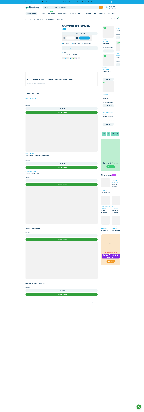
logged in (35, 83)
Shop (31, 19)
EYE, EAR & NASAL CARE (39, 19)
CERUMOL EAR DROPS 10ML (33, 173)
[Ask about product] (82, 43)
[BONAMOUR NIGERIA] (33, 7)
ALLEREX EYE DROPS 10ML (33, 101)
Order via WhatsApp (80, 33)
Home (27, 19)
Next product (93, 302)
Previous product (31, 302)
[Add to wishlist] (62, 43)
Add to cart (85, 38)
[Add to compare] (72, 43)
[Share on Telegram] (79, 58)
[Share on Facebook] (63, 58)
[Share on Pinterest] (68, 58)
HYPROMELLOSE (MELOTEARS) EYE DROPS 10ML (38, 156)
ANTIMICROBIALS (119, 28)
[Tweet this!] (65, 58)
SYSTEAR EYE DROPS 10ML (33, 228)
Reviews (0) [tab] (29, 67)
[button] (80, 33)
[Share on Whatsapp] (73, 58)
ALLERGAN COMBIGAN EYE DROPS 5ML (36, 283)
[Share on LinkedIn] (71, 58)
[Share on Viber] (76, 58)
